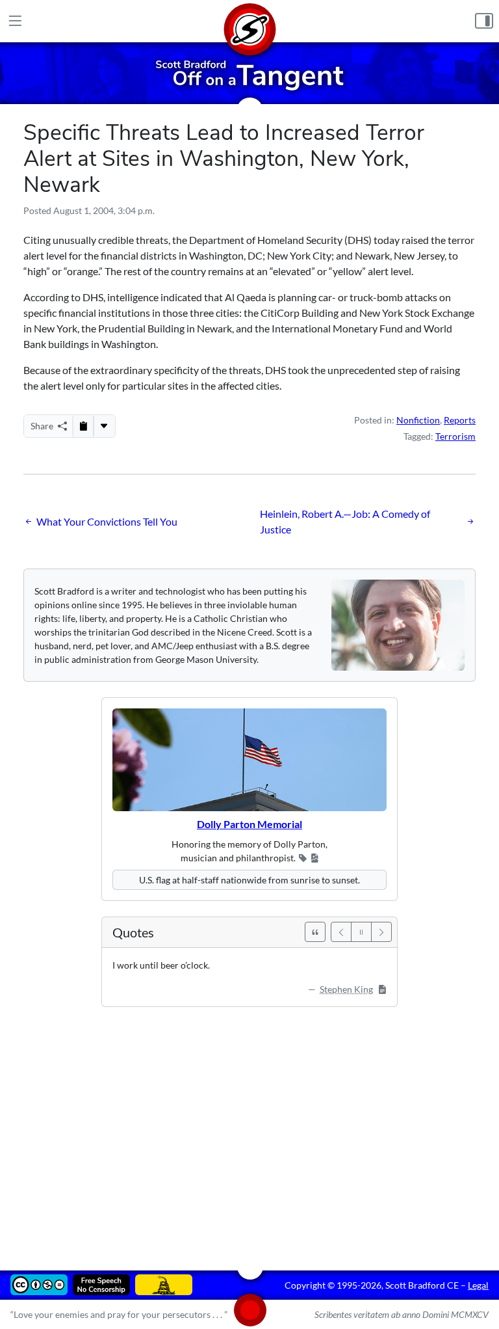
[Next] (381, 932)
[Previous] (341, 932)
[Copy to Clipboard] (83, 426)
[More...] (104, 426)
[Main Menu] (15, 21)
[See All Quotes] (315, 932)
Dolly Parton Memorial (249, 824)
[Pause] (361, 932)
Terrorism (455, 436)
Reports (460, 419)
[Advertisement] (249, 1129)
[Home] (249, 21)
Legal (478, 1285)
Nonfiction (418, 419)
